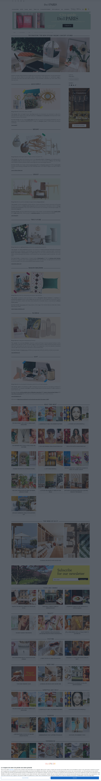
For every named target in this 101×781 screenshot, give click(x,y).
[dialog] (50, 770)
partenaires (11, 769)
